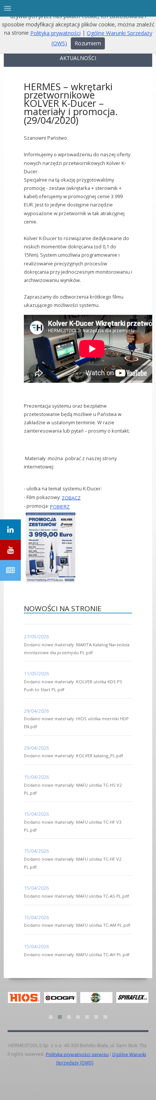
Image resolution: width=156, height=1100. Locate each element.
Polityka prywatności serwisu (77, 1054)
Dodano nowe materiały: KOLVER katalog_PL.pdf (73, 755)
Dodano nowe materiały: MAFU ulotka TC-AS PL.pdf (76, 896)
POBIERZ (60, 506)
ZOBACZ (71, 497)
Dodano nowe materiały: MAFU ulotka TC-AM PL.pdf (77, 925)
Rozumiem (88, 43)
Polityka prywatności (55, 33)
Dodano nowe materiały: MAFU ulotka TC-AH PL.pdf (76, 954)
